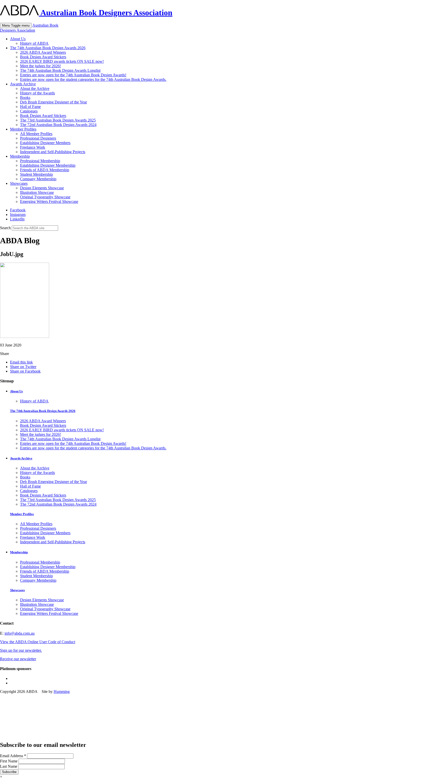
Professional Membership (40, 161)
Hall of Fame (30, 106)
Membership (20, 156)
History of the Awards (37, 93)
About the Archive (34, 88)
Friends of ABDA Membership (44, 170)
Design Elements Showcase (42, 188)
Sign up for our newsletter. (21, 650)
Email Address (13, 756)
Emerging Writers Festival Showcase (49, 201)
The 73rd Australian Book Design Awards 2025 (58, 120)
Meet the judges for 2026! (40, 66)
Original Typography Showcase (45, 197)
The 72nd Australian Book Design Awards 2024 (58, 125)
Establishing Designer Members (45, 143)
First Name (9, 761)
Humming (62, 691)
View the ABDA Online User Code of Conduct (37, 642)
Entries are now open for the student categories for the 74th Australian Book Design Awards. (93, 79)
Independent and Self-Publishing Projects (52, 152)
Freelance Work (32, 147)
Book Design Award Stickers (43, 57)
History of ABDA (34, 43)
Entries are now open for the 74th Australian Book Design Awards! (73, 75)
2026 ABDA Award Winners (43, 52)
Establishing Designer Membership (47, 165)
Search (5, 228)
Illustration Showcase (37, 192)
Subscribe (9, 772)
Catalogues (29, 111)
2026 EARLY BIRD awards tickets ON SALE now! (62, 61)
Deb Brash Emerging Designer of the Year (53, 102)
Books (25, 97)
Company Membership (38, 179)
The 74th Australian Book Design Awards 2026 (47, 48)
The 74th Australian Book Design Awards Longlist (60, 70)
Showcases (19, 183)
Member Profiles (23, 129)
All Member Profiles (36, 134)
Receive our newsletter (18, 659)
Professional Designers (38, 138)
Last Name (9, 766)
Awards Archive (23, 84)
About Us (18, 39)
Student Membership (36, 174)
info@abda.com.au (20, 633)
